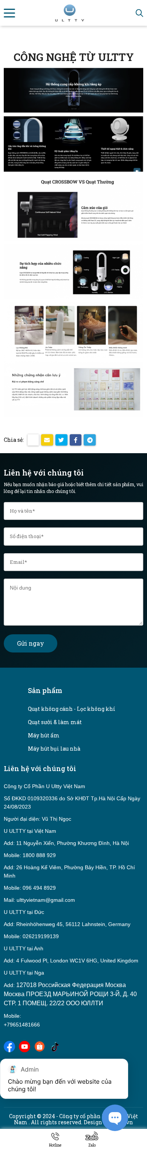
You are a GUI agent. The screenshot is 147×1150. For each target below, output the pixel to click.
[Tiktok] (54, 1045)
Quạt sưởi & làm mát (55, 722)
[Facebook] (9, 1045)
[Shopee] (39, 1045)
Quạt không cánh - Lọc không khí (71, 708)
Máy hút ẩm (44, 735)
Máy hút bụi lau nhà (54, 748)
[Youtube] (24, 1045)
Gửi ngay (30, 643)
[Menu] (9, 13)
